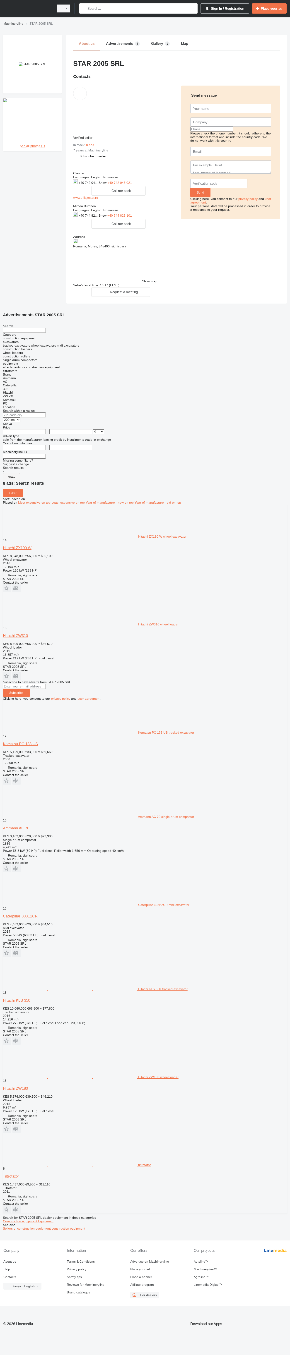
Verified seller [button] (83, 137)
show (11, 477)
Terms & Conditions (81, 1261)
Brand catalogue (78, 1292)
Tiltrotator (11, 1176)
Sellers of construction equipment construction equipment (44, 1228)
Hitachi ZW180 (15, 1088)
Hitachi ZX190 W (17, 548)
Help (6, 1269)
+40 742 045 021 (120, 182)
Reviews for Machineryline (85, 1284)
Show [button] (103, 182)
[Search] (84, 8)
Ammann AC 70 (16, 828)
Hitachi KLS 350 (16, 1000)
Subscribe (16, 692)
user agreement (88, 698)
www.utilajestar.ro (85, 197)
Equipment (45, 1221)
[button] (92, 156)
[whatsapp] (142, 182)
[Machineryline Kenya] (27, 8)
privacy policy (248, 199)
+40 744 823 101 (120, 215)
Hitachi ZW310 (15, 636)
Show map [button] (149, 281)
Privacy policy (76, 1269)
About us (9, 1261)
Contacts (9, 1277)
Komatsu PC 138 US (20, 744)
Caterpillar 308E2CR (20, 916)
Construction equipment (20, 1221)
